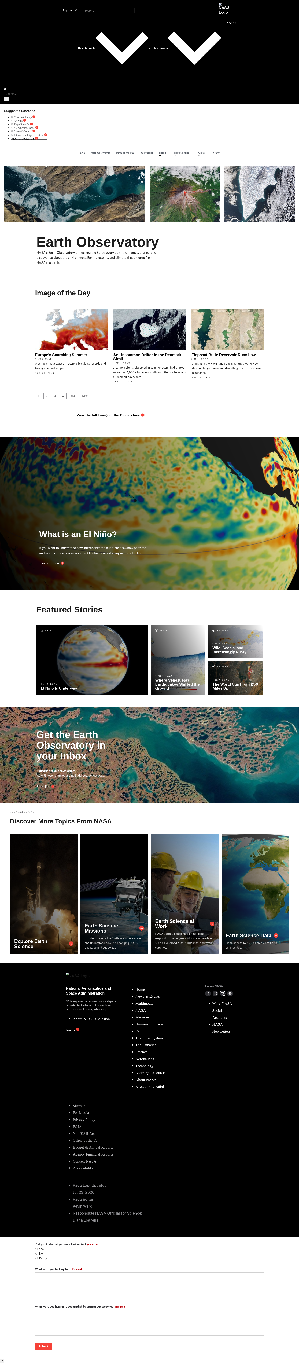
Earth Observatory (100, 152)
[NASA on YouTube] (230, 993)
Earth (82, 152)
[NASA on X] (223, 993)
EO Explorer (146, 152)
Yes (41, 1249)
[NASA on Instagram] (215, 993)
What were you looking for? (58, 1269)
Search (216, 152)
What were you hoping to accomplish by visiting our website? (80, 1306)
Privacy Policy (97, 775)
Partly (43, 1258)
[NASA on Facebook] (208, 993)
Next (84, 395)
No (41, 1253)
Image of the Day (125, 152)
